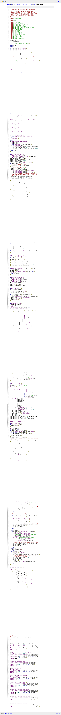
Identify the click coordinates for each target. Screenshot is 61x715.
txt (57, 713)
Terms (11, 713)
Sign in (59, 1)
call (34, 4)
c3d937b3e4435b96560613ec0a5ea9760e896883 (22, 4)
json (59, 713)
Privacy (8, 713)
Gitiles (6, 713)
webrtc (8, 4)
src (11, 4)
